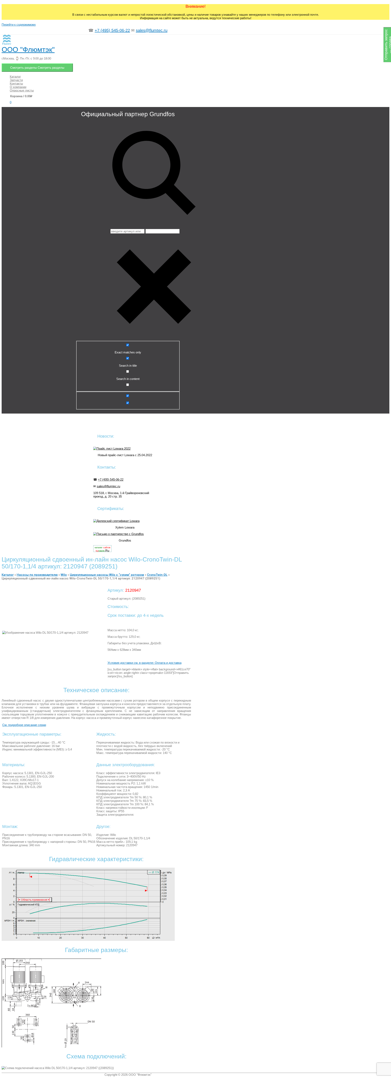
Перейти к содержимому (19, 24)
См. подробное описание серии (24, 725)
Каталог (8, 575)
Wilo (64, 575)
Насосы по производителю (37, 575)
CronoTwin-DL (157, 575)
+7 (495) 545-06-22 (112, 30)
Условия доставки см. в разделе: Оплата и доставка (144, 662)
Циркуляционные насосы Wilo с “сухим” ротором (107, 575)
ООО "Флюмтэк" (28, 49)
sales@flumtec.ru (151, 30)
